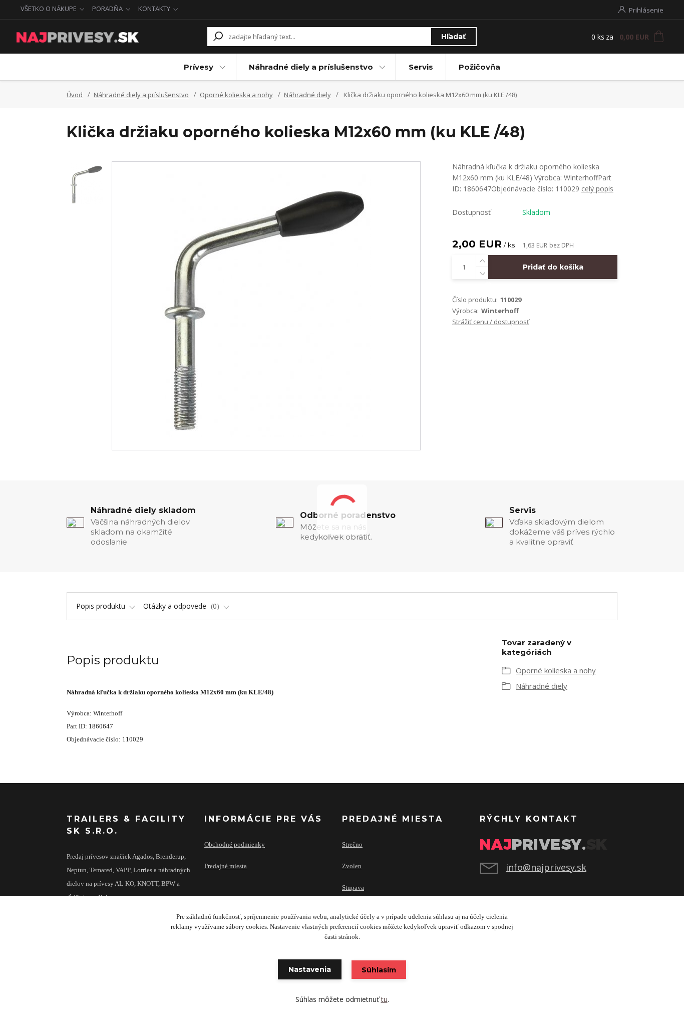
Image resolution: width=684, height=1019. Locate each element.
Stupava (353, 887)
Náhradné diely (307, 94)
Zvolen (352, 866)
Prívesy (198, 67)
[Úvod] (78, 37)
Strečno (352, 844)
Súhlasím (379, 969)
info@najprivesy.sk (546, 867)
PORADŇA (107, 8)
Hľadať (453, 36)
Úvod (75, 94)
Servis (421, 67)
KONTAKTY (154, 8)
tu (384, 999)
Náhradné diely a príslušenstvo (311, 67)
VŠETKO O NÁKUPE (49, 8)
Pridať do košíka (553, 267)
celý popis (597, 188)
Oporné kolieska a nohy (236, 94)
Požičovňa (479, 67)
